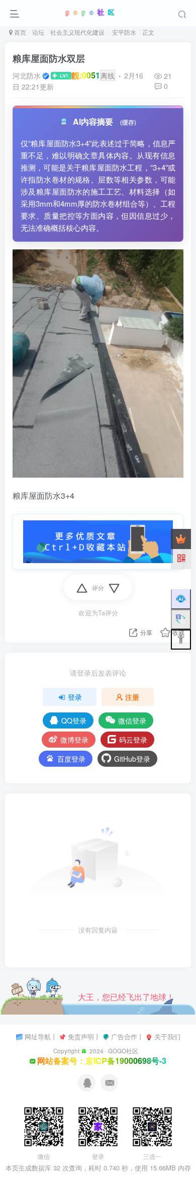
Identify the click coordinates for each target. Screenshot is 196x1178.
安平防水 (123, 32)
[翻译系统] (181, 619)
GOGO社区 (123, 1051)
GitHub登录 (132, 759)
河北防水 (27, 75)
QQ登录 (73, 720)
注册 (132, 697)
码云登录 (133, 740)
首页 (19, 32)
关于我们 (167, 1036)
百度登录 (71, 759)
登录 (75, 697)
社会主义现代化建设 (77, 32)
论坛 (38, 32)
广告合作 (124, 1036)
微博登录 (74, 740)
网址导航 (38, 1036)
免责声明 (81, 1036)
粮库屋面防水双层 (49, 58)
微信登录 (132, 720)
